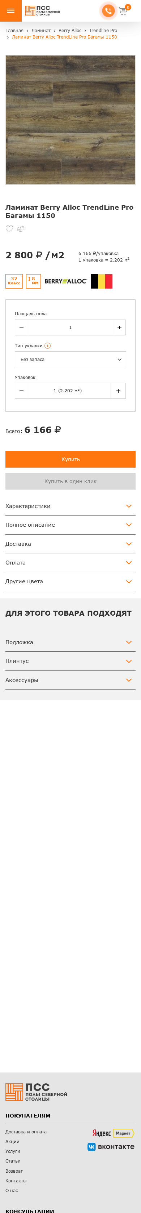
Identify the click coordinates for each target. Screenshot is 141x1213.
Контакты (16, 1180)
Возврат (14, 1171)
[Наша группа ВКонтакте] (110, 1147)
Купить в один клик (70, 481)
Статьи (13, 1161)
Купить (70, 459)
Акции (12, 1141)
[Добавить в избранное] (9, 228)
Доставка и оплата (26, 1131)
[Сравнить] (20, 228)
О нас (11, 1190)
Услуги (12, 1151)
